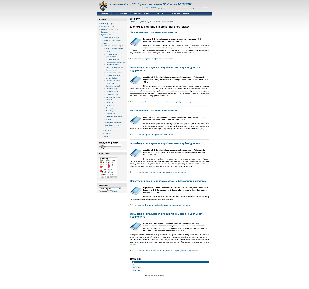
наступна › (136, 267)
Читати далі (152, 59)
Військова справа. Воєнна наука (112, 42)
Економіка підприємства (114, 73)
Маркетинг (109, 102)
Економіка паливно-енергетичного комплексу (114, 66)
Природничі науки (107, 32)
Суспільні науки (106, 35)
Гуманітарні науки (107, 24)
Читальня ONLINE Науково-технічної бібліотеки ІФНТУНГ (150, 4)
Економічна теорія (112, 89)
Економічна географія (113, 86)
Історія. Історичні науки (111, 38)
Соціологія (107, 131)
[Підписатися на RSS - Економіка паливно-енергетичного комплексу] (183, 8)
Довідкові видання (107, 26)
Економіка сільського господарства (113, 82)
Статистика (107, 133)
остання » (136, 270)
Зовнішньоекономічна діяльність (113, 98)
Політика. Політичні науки (112, 122)
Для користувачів (141, 13)
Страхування (110, 114)
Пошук (101, 145)
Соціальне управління (111, 128)
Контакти (159, 13)
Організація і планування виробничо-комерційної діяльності (166, 143)
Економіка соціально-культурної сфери (113, 77)
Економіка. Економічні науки (113, 46)
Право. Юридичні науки (111, 125)
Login (146, 8)
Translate (115, 191)
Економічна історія (112, 92)
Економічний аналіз (112, 94)
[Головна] (103, 10)
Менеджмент (110, 105)
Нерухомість (110, 108)
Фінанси (108, 119)
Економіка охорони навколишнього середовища (115, 61)
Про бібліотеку (121, 13)
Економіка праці (111, 70)
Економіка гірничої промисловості (112, 55)
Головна (104, 13)
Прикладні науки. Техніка (109, 29)
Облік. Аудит (110, 111)
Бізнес (108, 51)
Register (153, 8)
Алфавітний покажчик (180, 13)
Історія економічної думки (114, 49)
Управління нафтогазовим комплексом (153, 32)
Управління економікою (114, 116)
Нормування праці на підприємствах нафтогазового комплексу (168, 181)
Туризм (105, 136)
